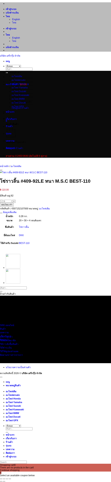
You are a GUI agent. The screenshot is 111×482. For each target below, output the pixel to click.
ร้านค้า (9, 442)
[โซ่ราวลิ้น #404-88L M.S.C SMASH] (13, 267)
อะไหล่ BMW (18, 99)
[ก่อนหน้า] (1, 481)
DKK (21, 235)
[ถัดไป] (4, 481)
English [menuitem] (16, 19)
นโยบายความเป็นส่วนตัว (18, 367)
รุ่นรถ (8, 445)
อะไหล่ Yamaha (14, 402)
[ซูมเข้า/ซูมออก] (1, 478)
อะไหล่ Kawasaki (15, 409)
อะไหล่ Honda (19, 84)
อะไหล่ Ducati (19, 102)
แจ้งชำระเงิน (12, 12)
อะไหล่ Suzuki (13, 406)
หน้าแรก (10, 112)
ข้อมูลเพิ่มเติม (9, 212)
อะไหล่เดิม (17, 76)
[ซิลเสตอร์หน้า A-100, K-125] (13, 282)
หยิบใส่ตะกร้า (6, 205)
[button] (8, 61)
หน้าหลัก (4, 166)
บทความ (10, 141)
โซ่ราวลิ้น (24, 227)
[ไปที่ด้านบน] (1, 377)
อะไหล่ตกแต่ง (18, 80)
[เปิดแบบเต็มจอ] (4, 478)
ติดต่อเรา (10, 148)
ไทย (8, 16)
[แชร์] (7, 478)
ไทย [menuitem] (14, 22)
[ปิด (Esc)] (10, 478)
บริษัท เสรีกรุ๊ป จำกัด (10, 56)
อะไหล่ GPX (18, 106)
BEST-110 (24, 243)
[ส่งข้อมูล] (1, 291)
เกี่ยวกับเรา (11, 119)
